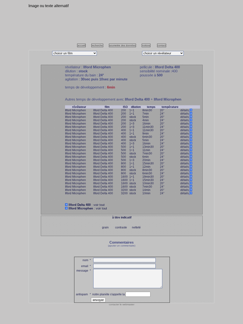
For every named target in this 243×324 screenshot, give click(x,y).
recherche (97, 45)
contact (162, 45)
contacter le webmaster (121, 304)
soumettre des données (122, 45)
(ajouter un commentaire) (121, 245)
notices (146, 45)
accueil (81, 45)
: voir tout (87, 205)
